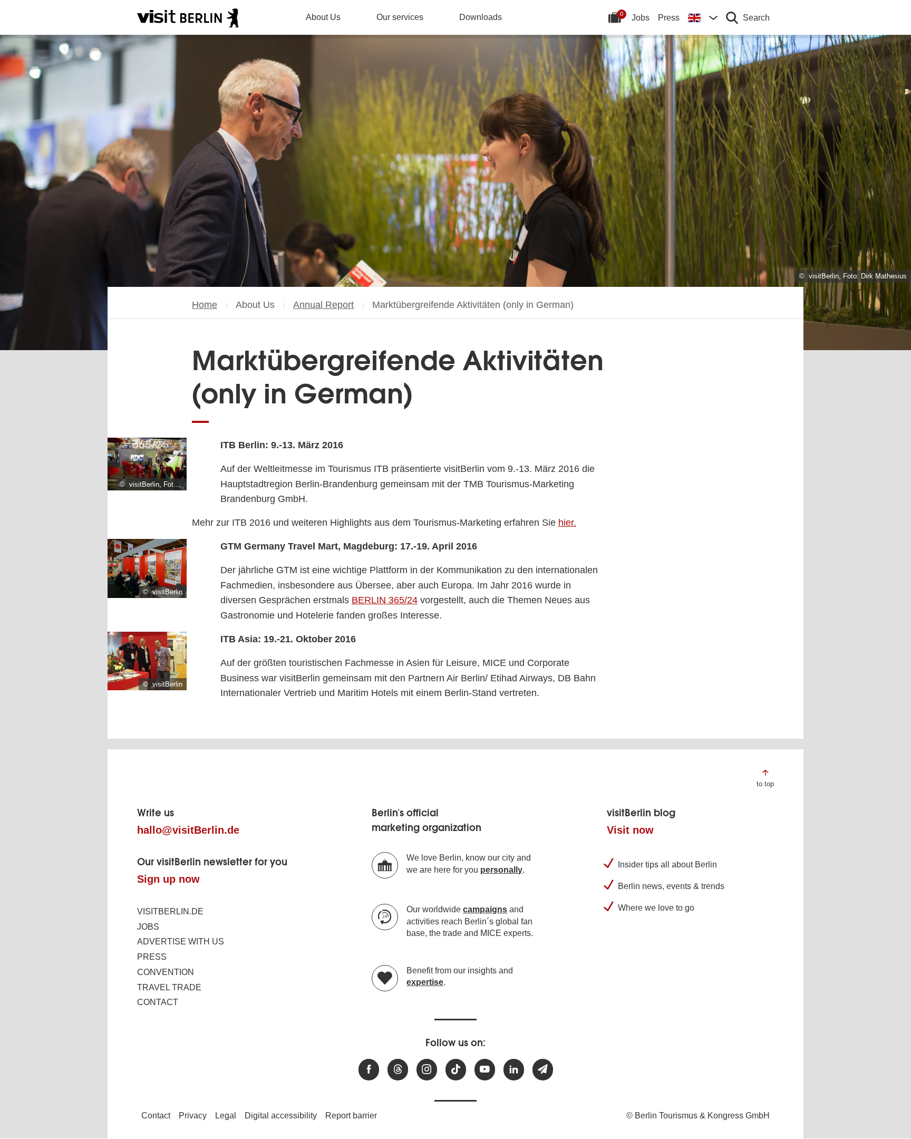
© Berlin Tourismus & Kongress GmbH (698, 1115)
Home (204, 305)
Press (669, 17)
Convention (165, 972)
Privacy (193, 1115)
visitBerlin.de (170, 911)
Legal (225, 1115)
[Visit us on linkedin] (513, 1069)
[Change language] (703, 17)
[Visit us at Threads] (397, 1069)
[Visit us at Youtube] (484, 1069)
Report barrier (351, 1115)
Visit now (630, 830)
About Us (323, 17)
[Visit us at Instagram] (426, 1069)
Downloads (480, 17)
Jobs (641, 17)
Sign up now (168, 879)
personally (501, 869)
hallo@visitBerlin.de (188, 830)
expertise (424, 982)
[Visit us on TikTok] (455, 1069)
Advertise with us (180, 941)
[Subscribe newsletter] (542, 1069)
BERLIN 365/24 (385, 600)
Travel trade (169, 987)
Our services (399, 17)
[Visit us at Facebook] (368, 1069)
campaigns (485, 909)
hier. (567, 522)
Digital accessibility (281, 1115)
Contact (157, 1002)
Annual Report (323, 305)
